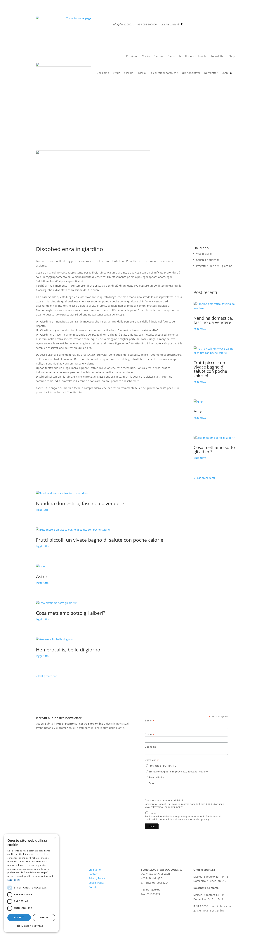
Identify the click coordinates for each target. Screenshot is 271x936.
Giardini (159, 56)
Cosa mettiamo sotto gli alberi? (214, 449)
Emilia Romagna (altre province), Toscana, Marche (178, 771)
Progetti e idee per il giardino (214, 266)
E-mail (149, 720)
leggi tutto (200, 328)
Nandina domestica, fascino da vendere (213, 320)
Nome (149, 734)
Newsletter (218, 56)
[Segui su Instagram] (232, 19)
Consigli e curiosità (208, 260)
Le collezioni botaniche (193, 56)
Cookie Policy (96, 882)
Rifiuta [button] (44, 917)
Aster (199, 411)
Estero (152, 783)
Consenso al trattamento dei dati (164, 800)
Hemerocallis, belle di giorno (68, 649)
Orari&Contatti (191, 73)
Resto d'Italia (156, 777)
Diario (171, 56)
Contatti (93, 874)
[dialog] (31, 883)
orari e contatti (170, 24)
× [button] (54, 837)
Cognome (150, 746)
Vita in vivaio (204, 253)
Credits (92, 887)
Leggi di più (13, 879)
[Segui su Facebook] (225, 19)
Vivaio (146, 56)
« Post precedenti (204, 478)
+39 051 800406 (147, 24)
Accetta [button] (19, 917)
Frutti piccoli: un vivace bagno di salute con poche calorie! (210, 369)
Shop (225, 73)
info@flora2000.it (122, 24)
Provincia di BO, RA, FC (162, 765)
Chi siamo (132, 56)
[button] (31, 926)
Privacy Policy (96, 878)
